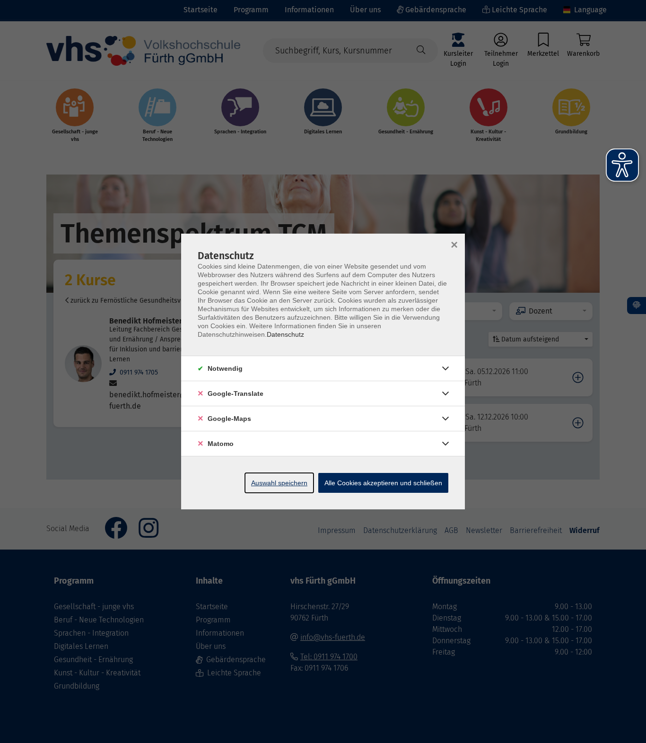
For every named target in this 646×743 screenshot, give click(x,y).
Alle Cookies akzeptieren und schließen (383, 483)
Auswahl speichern (279, 483)
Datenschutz (285, 334)
